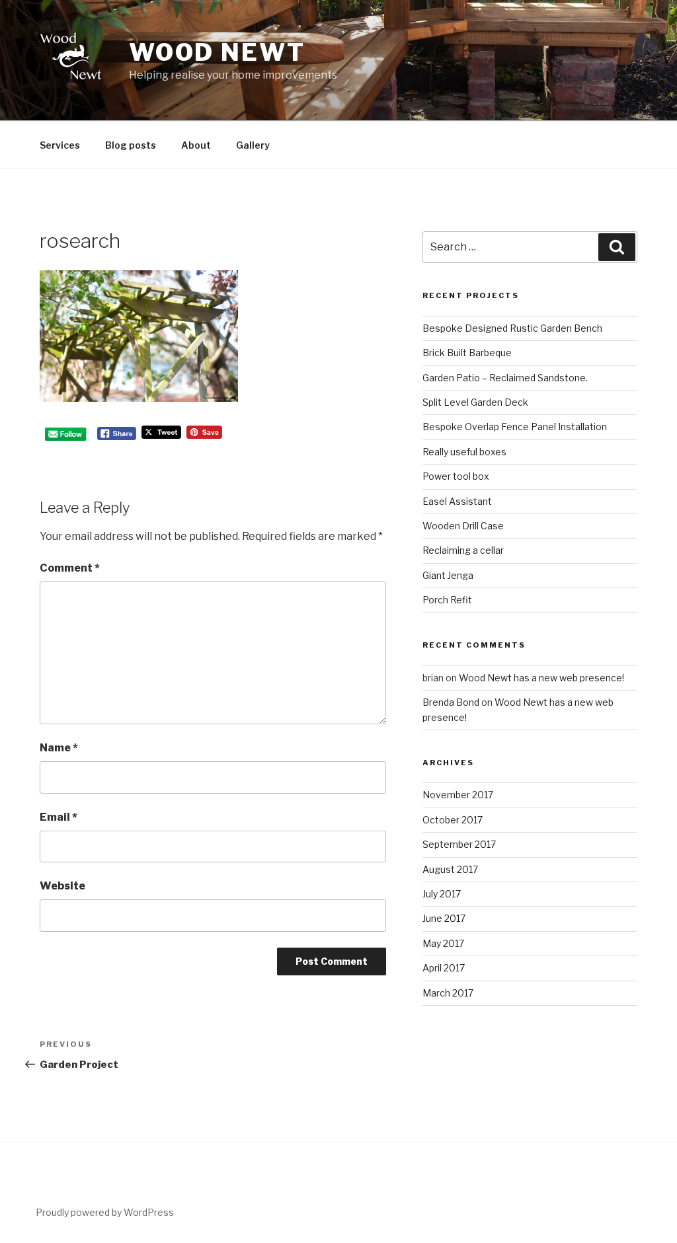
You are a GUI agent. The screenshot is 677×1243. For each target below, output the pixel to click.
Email (58, 817)
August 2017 (450, 869)
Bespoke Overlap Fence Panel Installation (514, 426)
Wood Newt (217, 52)
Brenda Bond (450, 702)
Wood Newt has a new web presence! (541, 677)
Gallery (253, 145)
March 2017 (447, 992)
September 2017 (459, 844)
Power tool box (455, 476)
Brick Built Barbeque (467, 352)
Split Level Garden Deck (475, 402)
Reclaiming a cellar (463, 550)
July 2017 (441, 893)
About (196, 145)
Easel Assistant (457, 501)
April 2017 (443, 967)
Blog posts (130, 145)
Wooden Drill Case (463, 525)
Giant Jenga (447, 575)
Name (59, 747)
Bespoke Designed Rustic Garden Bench (512, 328)
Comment (70, 568)
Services (60, 145)
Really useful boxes (464, 451)
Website (62, 886)
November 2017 (457, 794)
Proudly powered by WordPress (105, 1212)
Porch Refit (447, 599)
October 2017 (452, 819)
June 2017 (443, 918)
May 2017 (443, 943)
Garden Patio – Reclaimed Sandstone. (505, 377)
